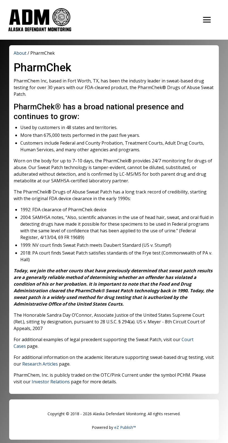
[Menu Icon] (207, 19)
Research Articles (40, 364)
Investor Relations (51, 382)
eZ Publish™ (125, 427)
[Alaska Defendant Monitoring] (47, 19)
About (20, 53)
